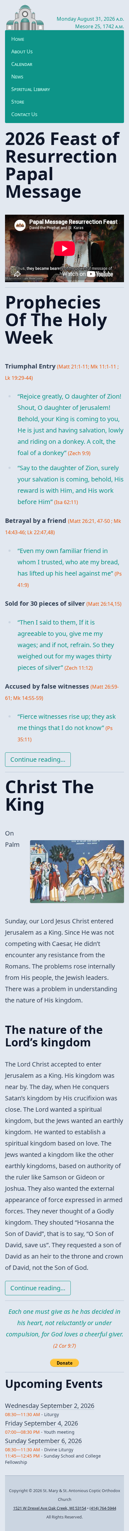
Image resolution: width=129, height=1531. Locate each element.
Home (17, 38)
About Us (22, 51)
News (17, 76)
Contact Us (24, 114)
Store (17, 101)
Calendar (21, 64)
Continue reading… (37, 759)
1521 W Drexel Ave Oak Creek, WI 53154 (49, 1508)
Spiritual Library (30, 89)
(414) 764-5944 (103, 1508)
